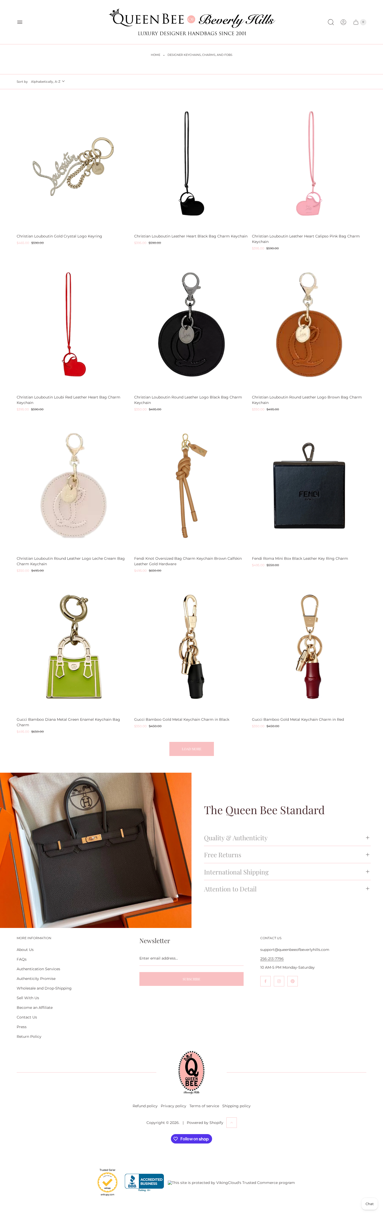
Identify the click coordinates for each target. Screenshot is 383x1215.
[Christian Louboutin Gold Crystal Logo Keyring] (74, 163)
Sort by (22, 82)
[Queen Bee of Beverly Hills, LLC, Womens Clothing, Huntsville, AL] (144, 1183)
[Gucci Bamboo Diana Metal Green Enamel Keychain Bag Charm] (74, 647)
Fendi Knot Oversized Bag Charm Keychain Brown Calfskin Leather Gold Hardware (188, 561)
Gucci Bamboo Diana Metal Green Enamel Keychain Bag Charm (68, 722)
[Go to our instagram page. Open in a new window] (279, 981)
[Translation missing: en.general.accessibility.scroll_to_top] (231, 1122)
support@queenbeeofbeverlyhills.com (294, 949)
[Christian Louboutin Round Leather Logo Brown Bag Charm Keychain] (309, 324)
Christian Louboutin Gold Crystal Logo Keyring (59, 236)
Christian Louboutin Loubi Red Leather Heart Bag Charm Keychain (68, 400)
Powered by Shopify (205, 1122)
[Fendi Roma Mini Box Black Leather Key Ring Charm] (309, 486)
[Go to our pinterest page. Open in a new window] (292, 981)
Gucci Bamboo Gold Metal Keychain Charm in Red (298, 719)
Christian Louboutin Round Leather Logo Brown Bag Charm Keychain (307, 400)
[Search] (331, 22)
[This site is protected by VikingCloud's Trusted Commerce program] (231, 1183)
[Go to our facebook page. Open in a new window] (265, 981)
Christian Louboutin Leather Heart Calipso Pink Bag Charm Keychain (306, 239)
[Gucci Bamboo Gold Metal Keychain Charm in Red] (309, 647)
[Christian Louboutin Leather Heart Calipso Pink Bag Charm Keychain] (309, 163)
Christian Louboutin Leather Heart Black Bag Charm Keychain (191, 236)
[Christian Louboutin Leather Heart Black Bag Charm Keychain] (191, 163)
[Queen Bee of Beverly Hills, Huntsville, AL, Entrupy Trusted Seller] (104, 1197)
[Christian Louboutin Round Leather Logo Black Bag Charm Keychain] (191, 324)
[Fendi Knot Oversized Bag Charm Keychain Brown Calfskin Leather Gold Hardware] (191, 486)
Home (155, 55)
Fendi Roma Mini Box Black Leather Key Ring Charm (300, 558)
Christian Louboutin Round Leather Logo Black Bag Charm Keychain (188, 400)
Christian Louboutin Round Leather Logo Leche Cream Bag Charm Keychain (71, 561)
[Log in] (343, 22)
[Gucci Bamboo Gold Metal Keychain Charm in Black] (191, 647)
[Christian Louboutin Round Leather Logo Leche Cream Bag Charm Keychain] (74, 486)
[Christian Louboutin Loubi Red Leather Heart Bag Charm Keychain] (74, 324)
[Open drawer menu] (20, 22)
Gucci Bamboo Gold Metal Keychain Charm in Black (181, 719)
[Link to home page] (191, 1072)
